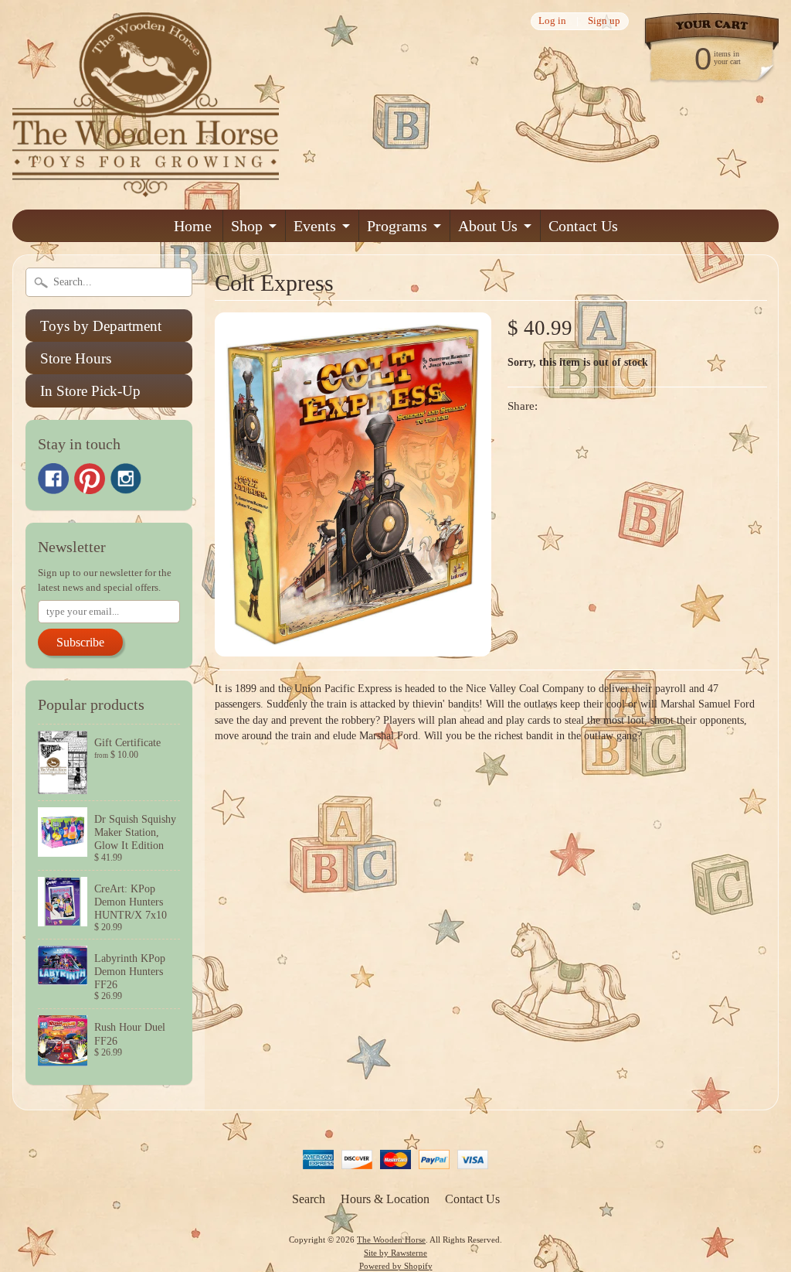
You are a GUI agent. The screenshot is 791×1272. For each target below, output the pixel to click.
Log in (552, 21)
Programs (397, 225)
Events (315, 225)
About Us (488, 225)
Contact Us (583, 225)
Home (193, 225)
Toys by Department (100, 326)
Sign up (604, 21)
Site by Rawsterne (395, 1252)
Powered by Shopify (396, 1265)
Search (308, 1199)
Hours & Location (385, 1199)
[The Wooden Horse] (145, 187)
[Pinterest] (89, 478)
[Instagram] (125, 478)
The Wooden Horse (391, 1239)
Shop (247, 225)
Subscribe (80, 642)
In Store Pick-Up (90, 391)
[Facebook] (53, 478)
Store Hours (75, 358)
